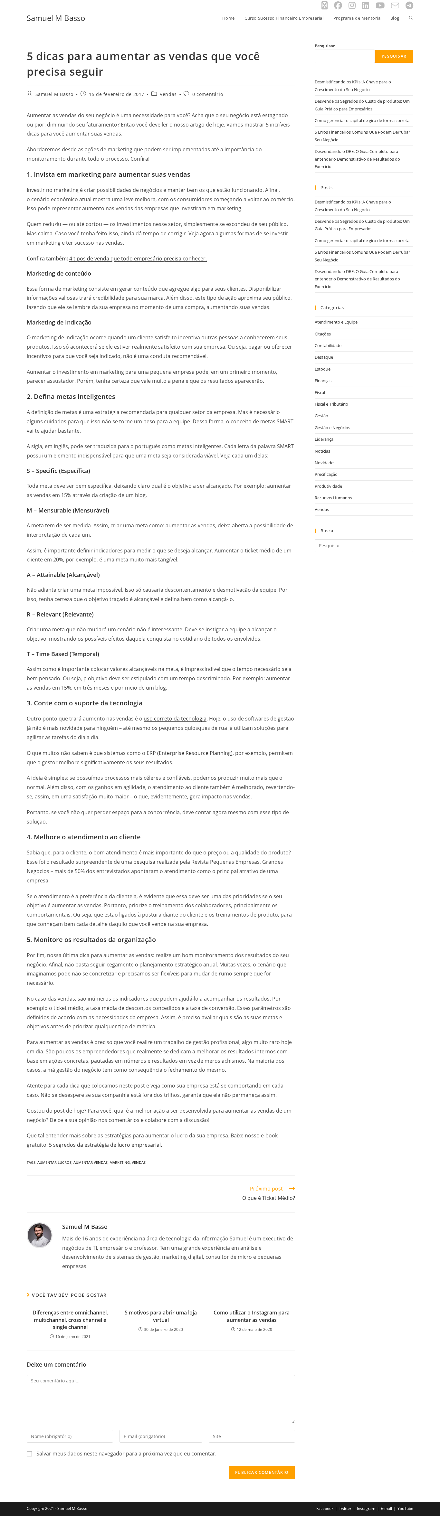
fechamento (182, 1069)
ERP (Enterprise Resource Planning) (190, 753)
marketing (120, 1162)
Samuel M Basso (56, 18)
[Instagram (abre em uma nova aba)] (352, 6)
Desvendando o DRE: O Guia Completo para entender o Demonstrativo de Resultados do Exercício (357, 158)
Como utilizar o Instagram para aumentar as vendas (252, 1316)
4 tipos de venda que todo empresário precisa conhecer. (138, 258)
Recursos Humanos (333, 498)
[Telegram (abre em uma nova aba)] (407, 6)
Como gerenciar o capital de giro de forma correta (362, 120)
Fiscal (320, 392)
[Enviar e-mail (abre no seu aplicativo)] (395, 6)
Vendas (168, 94)
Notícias (322, 451)
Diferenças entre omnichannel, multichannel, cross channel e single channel (70, 1320)
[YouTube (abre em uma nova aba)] (380, 6)
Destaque (324, 357)
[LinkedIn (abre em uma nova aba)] (365, 6)
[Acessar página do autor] (40, 1234)
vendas (139, 1162)
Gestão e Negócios (332, 427)
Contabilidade (328, 345)
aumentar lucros (54, 1162)
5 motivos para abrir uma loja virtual (161, 1316)
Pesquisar (325, 46)
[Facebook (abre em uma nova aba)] (338, 6)
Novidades (325, 463)
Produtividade (328, 486)
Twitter (345, 1508)
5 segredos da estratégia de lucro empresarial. (105, 1144)
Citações (323, 334)
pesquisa (144, 861)
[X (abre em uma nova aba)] (324, 6)
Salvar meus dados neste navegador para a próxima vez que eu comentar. (126, 1453)
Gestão (321, 416)
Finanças (323, 380)
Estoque (322, 369)
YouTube (405, 1508)
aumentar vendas (90, 1162)
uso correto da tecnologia (175, 718)
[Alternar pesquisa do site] (411, 18)
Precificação (326, 474)
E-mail (386, 1508)
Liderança (324, 439)
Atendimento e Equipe (336, 322)
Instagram (366, 1508)
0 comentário (207, 94)
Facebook (324, 1508)
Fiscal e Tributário (331, 404)
